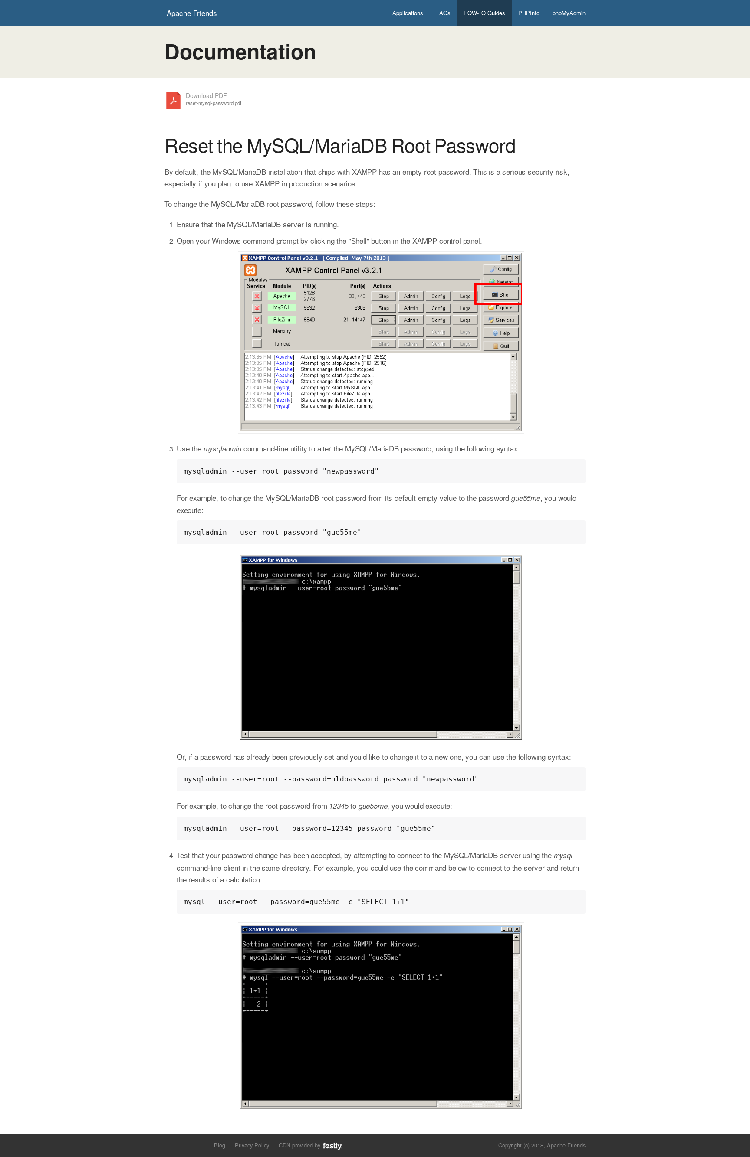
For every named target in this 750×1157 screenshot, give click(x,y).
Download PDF (213, 99)
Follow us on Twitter (169, 1144)
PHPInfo (528, 13)
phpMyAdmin (569, 13)
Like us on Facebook (184, 1144)
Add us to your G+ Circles (199, 1144)
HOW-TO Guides (484, 13)
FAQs (443, 13)
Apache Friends (192, 12)
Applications (407, 13)
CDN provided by (300, 1145)
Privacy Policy (252, 1145)
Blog (219, 1145)
